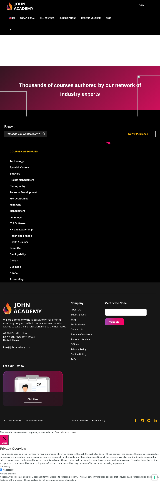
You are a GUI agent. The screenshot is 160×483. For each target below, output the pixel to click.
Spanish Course (19, 167)
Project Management (22, 180)
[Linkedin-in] (155, 420)
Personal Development (23, 192)
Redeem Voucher (80, 339)
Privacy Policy (78, 349)
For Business (78, 324)
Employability (18, 254)
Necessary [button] (5, 466)
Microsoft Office (19, 198)
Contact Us (77, 329)
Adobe (14, 273)
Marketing (15, 204)
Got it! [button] (73, 432)
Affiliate (75, 344)
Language (16, 217)
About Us (76, 309)
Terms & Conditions (81, 334)
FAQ (73, 359)
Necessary (8, 469)
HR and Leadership (21, 229)
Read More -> (62, 432)
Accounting (17, 279)
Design (14, 260)
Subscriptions (78, 314)
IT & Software (17, 223)
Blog (73, 319)
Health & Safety (19, 242)
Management (17, 211)
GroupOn (15, 248)
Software (15, 173)
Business (15, 266)
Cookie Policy (78, 354)
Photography (17, 186)
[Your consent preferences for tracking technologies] (155, 478)
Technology (17, 161)
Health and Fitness (21, 235)
